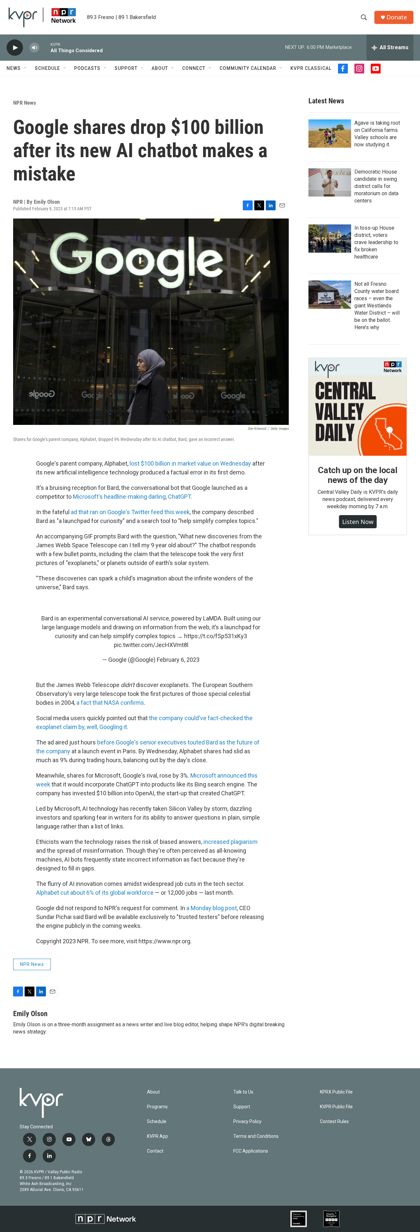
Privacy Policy (247, 1121)
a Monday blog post (211, 908)
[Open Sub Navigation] (25, 68)
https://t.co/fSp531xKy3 (215, 636)
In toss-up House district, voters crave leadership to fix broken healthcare (376, 242)
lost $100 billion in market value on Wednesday (190, 463)
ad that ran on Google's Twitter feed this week (130, 512)
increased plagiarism (230, 841)
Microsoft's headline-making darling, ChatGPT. (132, 496)
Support (126, 68)
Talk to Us (243, 1092)
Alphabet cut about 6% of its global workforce (95, 892)
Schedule (47, 68)
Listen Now (357, 522)
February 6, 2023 (178, 659)
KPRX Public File (336, 1092)
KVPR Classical (310, 68)
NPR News (24, 102)
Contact (155, 1151)
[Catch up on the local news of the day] (358, 407)
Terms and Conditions (256, 1136)
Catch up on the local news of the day (357, 475)
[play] (15, 48)
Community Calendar (248, 68)
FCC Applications (250, 1151)
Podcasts (87, 68)
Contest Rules (334, 1121)
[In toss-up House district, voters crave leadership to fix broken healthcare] (329, 238)
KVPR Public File (336, 1106)
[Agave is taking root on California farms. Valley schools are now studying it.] (329, 133)
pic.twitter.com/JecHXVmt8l (151, 644)
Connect (193, 68)
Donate (397, 17)
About (160, 68)
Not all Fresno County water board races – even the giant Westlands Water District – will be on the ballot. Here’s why (377, 305)
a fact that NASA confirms (110, 702)
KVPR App (157, 1136)
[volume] (34, 47)
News (14, 68)
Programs (157, 1106)
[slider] (45, 47)
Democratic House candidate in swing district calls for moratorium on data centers (376, 186)
